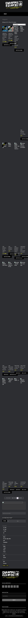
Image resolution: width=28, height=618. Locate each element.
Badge (4, 546)
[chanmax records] (14, 5)
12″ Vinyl (4, 527)
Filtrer (4, 521)
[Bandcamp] (3, 586)
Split (4, 540)
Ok (6, 615)
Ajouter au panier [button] (7, 44)
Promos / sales (5, 565)
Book (4, 555)
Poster (4, 551)
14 (19, 498)
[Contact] (14, 586)
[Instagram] (9, 586)
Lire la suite (24, 373)
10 (12, 498)
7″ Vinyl (4, 531)
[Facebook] (6, 586)
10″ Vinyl (4, 529)
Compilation (5, 542)
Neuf (4, 561)
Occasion (4, 563)
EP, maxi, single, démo (7, 538)
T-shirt (4, 548)
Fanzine (4, 557)
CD (3, 533)
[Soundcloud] (17, 586)
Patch (4, 550)
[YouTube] (12, 586)
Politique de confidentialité (15, 615)
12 (15, 498)
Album (4, 537)
